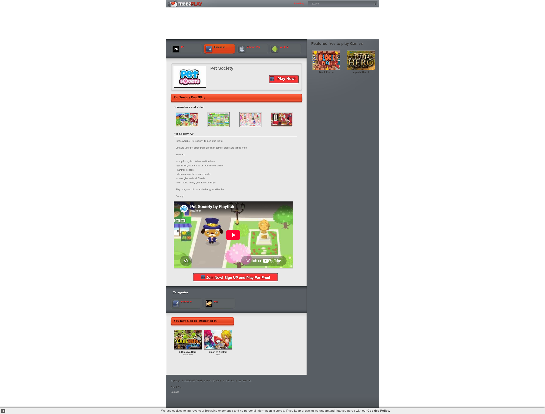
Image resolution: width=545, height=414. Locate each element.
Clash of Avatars (218, 352)
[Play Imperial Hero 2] (361, 70)
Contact (175, 392)
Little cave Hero (187, 352)
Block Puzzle (326, 72)
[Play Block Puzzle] (326, 70)
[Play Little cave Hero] (188, 350)
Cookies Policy (378, 410)
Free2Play (299, 3)
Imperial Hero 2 (361, 72)
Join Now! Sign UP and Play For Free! (238, 278)
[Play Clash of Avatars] (218, 350)
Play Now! (286, 79)
